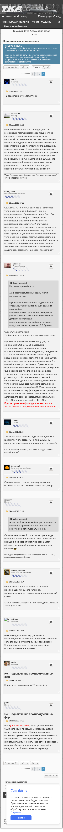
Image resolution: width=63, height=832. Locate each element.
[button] (32, 74)
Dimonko (17, 264)
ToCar (13, 80)
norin (13, 662)
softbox (14, 619)
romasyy (8, 500)
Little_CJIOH (9, 192)
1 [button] (36, 73)
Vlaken (15, 420)
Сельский (15, 113)
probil (6, 703)
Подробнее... (16, 812)
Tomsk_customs (18, 570)
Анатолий (15, 466)
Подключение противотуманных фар (21, 41)
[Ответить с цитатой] (51, 82)
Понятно (21, 817)
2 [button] (39, 73)
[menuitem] (7, 16)
